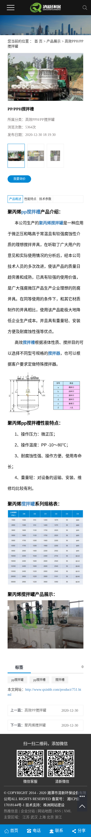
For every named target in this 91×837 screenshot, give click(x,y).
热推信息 (11, 811)
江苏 (26, 817)
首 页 (38, 41)
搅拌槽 (59, 680)
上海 (43, 817)
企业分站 (28, 811)
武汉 (35, 817)
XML (68, 811)
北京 (51, 817)
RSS (58, 811)
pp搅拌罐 (17, 680)
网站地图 (45, 811)
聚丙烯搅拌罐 (35, 725)
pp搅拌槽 (39, 680)
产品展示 (54, 41)
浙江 (58, 817)
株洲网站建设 (53, 805)
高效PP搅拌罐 (35, 710)
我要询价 (19, 179)
